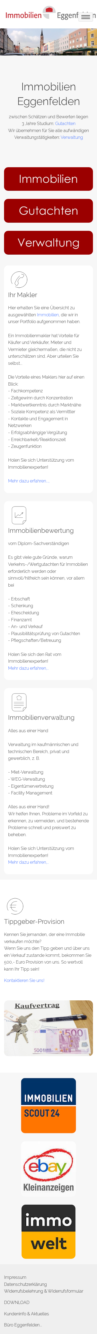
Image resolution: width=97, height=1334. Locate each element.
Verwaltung (72, 137)
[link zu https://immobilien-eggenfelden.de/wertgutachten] (48, 210)
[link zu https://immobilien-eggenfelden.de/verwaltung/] (48, 242)
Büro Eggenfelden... (23, 1325)
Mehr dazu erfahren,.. (28, 668)
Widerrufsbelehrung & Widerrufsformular (43, 1291)
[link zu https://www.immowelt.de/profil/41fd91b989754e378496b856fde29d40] (48, 1231)
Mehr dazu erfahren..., (29, 481)
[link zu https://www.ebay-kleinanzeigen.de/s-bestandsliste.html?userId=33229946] (48, 1168)
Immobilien (48, 314)
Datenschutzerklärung (25, 1284)
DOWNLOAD (16, 1302)
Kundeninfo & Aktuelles (26, 1313)
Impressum (15, 1277)
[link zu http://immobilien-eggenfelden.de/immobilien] (48, 178)
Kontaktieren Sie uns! (24, 980)
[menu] (85, 17)
